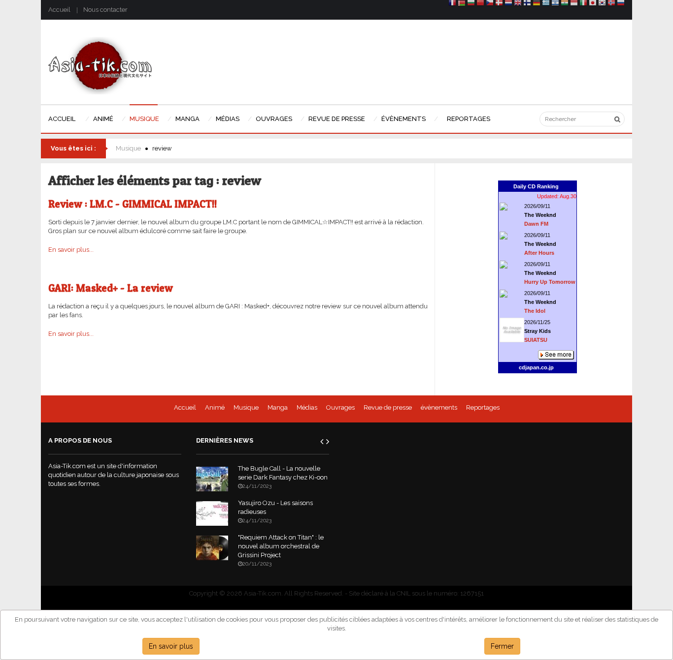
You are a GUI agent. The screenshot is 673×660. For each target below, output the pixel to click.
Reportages (483, 407)
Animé (215, 407)
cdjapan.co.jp (536, 367)
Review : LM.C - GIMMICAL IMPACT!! (132, 204)
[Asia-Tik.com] (100, 65)
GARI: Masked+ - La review (110, 288)
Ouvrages (340, 407)
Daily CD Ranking (536, 186)
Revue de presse (388, 407)
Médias (307, 407)
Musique (128, 148)
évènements (439, 407)
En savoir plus (171, 646)
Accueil (59, 9)
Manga (278, 407)
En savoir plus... (71, 249)
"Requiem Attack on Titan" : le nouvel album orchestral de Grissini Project (281, 546)
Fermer (502, 646)
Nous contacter (105, 9)
